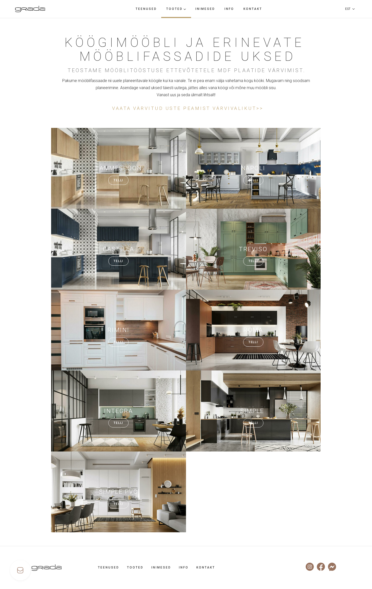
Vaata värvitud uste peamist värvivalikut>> (186, 108)
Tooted (174, 9)
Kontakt (252, 9)
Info (229, 9)
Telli (118, 180)
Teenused (146, 9)
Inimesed (205, 9)
